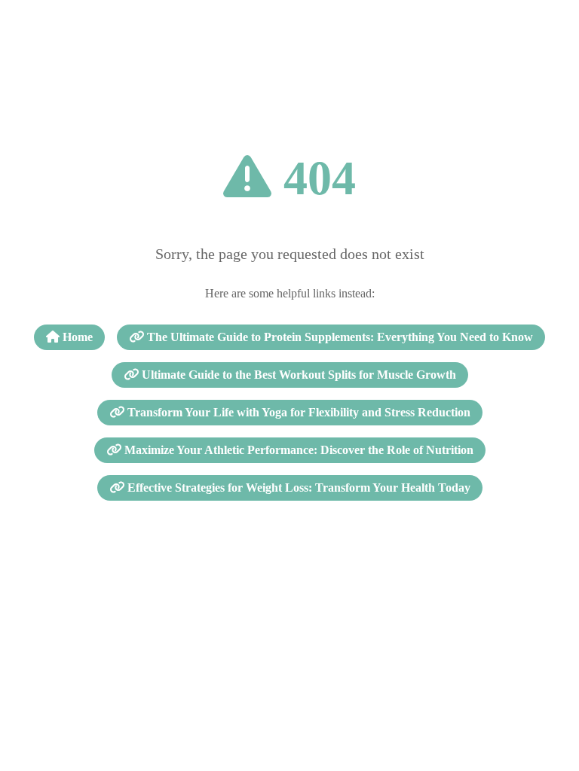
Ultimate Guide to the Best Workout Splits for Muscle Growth (297, 374)
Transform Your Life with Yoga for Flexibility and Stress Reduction (297, 412)
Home (76, 337)
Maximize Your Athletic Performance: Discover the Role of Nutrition (297, 449)
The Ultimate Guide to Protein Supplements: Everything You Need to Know (338, 337)
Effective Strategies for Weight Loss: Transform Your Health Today (297, 487)
